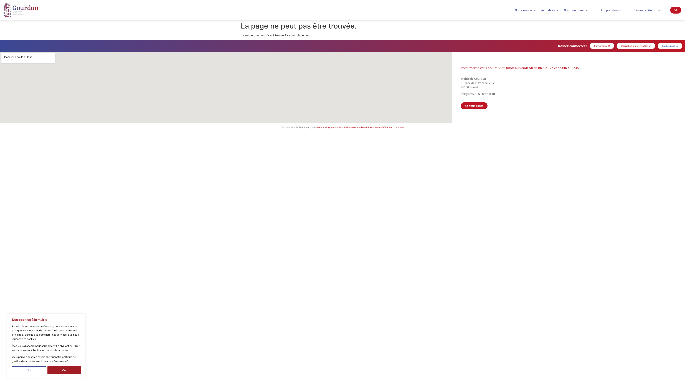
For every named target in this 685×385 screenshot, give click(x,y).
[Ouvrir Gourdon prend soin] (594, 10)
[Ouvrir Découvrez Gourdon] (663, 10)
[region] (46, 346)
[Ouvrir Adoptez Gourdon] (627, 10)
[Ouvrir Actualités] (557, 10)
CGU (339, 127)
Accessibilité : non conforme (389, 127)
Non (29, 370)
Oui (64, 370)
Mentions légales (326, 127)
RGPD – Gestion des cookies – (359, 127)
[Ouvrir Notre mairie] (534, 10)
